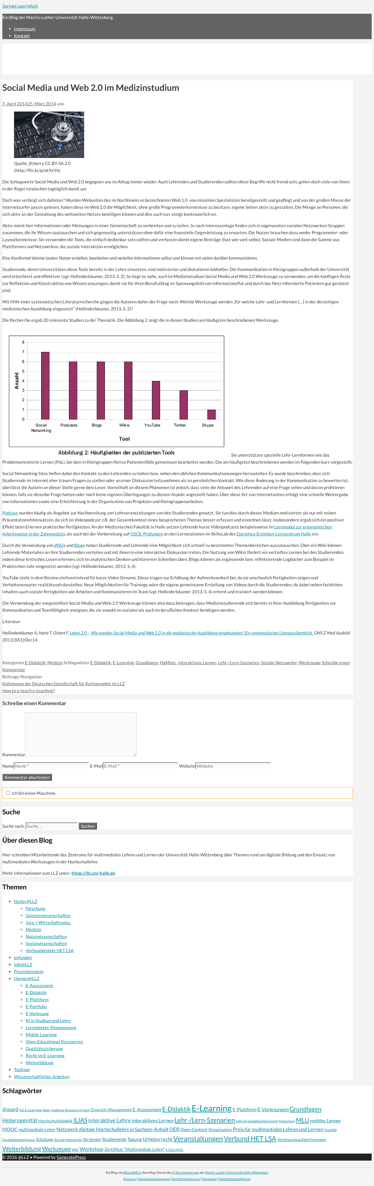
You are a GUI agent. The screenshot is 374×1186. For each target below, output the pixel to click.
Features (129, 1179)
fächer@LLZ (25, 901)
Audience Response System (70, 1110)
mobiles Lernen (325, 1120)
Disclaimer (209, 1179)
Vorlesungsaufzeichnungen (301, 1139)
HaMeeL (168, 662)
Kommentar (13, 754)
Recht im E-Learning (45, 1055)
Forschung (35, 908)
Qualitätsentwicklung (18, 1140)
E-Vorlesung (37, 1013)
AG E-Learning (30, 1110)
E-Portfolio (36, 1006)
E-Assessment (39, 985)
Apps (46, 1110)
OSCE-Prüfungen (146, 533)
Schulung (44, 1139)
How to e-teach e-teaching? (28, 690)
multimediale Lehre (37, 1129)
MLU (302, 1120)
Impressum (24, 28)
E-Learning (123, 662)
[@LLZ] (53, 71)
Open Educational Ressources (54, 1041)
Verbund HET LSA (250, 1138)
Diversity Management (111, 1109)
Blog (78, 545)
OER (174, 1129)
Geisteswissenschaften (48, 915)
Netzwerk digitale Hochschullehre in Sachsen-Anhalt (112, 1129)
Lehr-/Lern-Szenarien (238, 662)
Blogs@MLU (132, 1172)
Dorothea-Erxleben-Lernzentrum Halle (274, 533)
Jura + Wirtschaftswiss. (48, 922)
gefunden (23, 957)
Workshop (91, 1149)
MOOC (10, 1129)
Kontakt (22, 35)
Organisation (220, 1129)
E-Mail (96, 765)
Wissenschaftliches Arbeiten (41, 1076)
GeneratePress (71, 1157)
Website (187, 765)
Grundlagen (147, 662)
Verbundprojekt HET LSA (50, 950)
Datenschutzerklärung (235, 1179)
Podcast (10, 512)
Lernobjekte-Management (51, 1027)
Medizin (55, 662)
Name (8, 765)
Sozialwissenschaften (46, 943)
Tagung (134, 1139)
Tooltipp (22, 1069)
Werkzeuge (310, 662)
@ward (10, 1109)
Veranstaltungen (198, 1138)
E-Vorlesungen (273, 1109)
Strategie (92, 1139)
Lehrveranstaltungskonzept (257, 1121)
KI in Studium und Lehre (48, 1020)
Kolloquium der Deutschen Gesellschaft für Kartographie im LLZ (63, 683)
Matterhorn (287, 1121)
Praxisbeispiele (29, 971)
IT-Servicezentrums (185, 1172)
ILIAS (80, 1120)
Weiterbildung (39, 1062)
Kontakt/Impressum (186, 1179)
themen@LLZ (26, 978)
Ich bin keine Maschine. (33, 793)
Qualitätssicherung (44, 1048)
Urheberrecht (157, 1139)
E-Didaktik (35, 662)
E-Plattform (37, 999)
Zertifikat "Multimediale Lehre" (134, 1149)
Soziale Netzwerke (279, 662)
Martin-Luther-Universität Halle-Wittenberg (236, 1172)
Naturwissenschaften (46, 936)
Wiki (58, 545)
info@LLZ (23, 964)
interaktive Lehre (109, 1120)
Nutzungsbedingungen (154, 1179)
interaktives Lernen (197, 662)
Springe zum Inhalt (20, 5)
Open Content (193, 1129)
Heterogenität (19, 1120)
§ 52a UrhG (174, 1149)
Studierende (114, 1139)
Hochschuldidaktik (55, 1120)
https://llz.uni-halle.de (93, 873)
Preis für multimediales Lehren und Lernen (278, 1129)
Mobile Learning (41, 1034)
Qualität (330, 1130)
